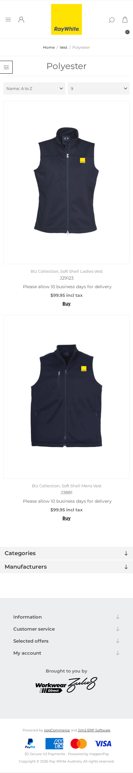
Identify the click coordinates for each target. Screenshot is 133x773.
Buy (66, 304)
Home (49, 47)
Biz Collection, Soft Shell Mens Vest (66, 485)
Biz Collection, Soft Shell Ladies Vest (67, 271)
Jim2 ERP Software (94, 730)
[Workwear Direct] (51, 691)
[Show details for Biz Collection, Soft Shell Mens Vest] (67, 396)
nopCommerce (57, 730)
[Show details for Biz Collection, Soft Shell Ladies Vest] (67, 182)
